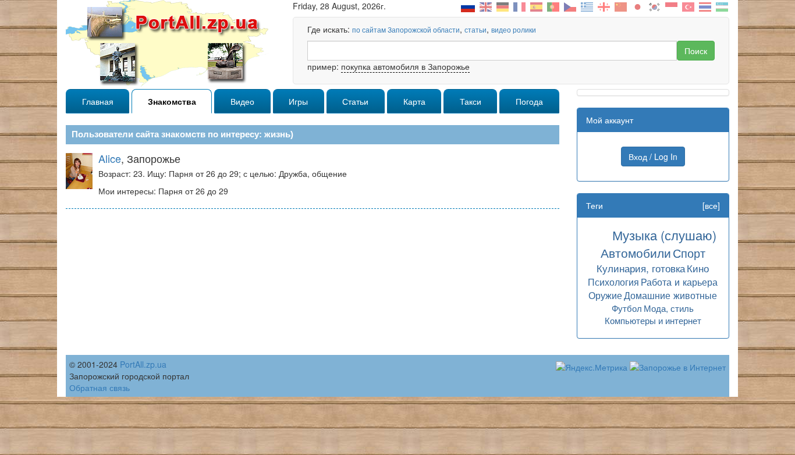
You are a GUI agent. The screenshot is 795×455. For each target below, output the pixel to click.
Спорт (689, 252)
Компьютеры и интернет (653, 320)
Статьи (355, 101)
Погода (529, 101)
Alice (109, 158)
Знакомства (172, 101)
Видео (242, 101)
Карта (414, 101)
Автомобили (636, 252)
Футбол (627, 308)
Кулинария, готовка (641, 268)
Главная (97, 101)
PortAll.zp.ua (143, 364)
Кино (698, 268)
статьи (475, 29)
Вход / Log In (653, 156)
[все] (711, 205)
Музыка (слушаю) (664, 235)
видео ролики (513, 29)
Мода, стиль (669, 308)
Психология (613, 282)
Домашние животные (670, 295)
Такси (470, 101)
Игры (298, 101)
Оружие (605, 295)
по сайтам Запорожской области (406, 29)
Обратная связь (99, 387)
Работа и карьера (679, 282)
